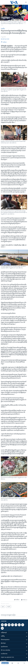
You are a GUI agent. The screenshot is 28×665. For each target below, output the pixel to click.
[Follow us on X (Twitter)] (5, 624)
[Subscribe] (2, 628)
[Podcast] (22, 624)
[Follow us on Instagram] (12, 624)
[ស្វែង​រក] (24, 663)
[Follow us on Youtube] (9, 624)
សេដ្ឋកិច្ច (3, 28)
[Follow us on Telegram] (15, 624)
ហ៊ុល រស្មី (2, 39)
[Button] (4, 42)
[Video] (12, 663)
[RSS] (19, 624)
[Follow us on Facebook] (2, 624)
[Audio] (18, 663)
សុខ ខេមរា (7, 39)
